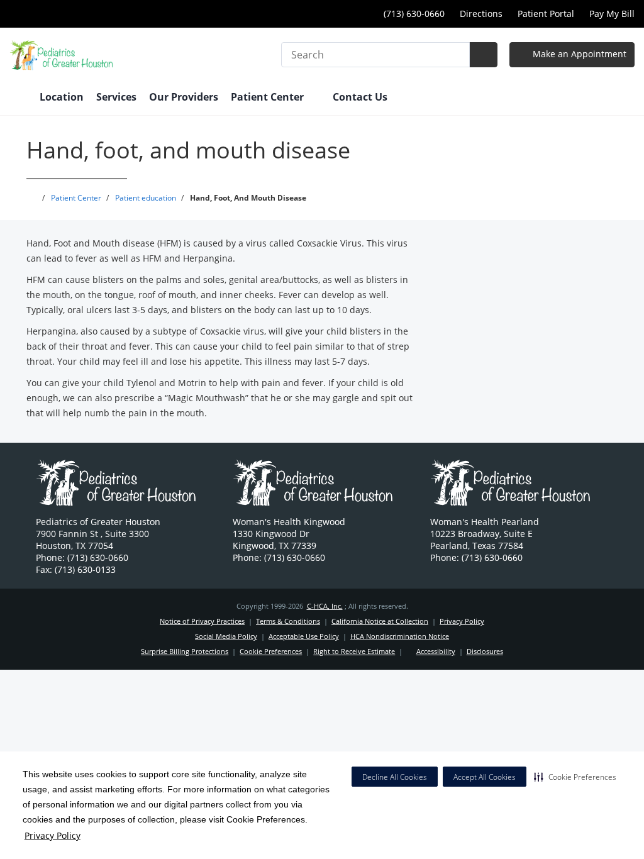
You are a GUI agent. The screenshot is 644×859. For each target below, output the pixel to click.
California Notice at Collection (379, 621)
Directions (481, 13)
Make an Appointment (578, 54)
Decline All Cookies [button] (394, 777)
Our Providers (183, 97)
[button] (575, 777)
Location (62, 97)
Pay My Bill (612, 13)
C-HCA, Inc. (325, 606)
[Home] (18, 98)
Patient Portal (546, 13)
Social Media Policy (226, 636)
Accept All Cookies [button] (484, 777)
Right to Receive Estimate (354, 651)
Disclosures (485, 651)
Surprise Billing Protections (184, 651)
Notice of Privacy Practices (202, 621)
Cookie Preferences (271, 651)
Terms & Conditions (288, 621)
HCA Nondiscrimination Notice (399, 636)
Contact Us (360, 97)
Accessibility (435, 651)
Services (116, 97)
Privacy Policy (52, 835)
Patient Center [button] (268, 97)
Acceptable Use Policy (304, 636)
